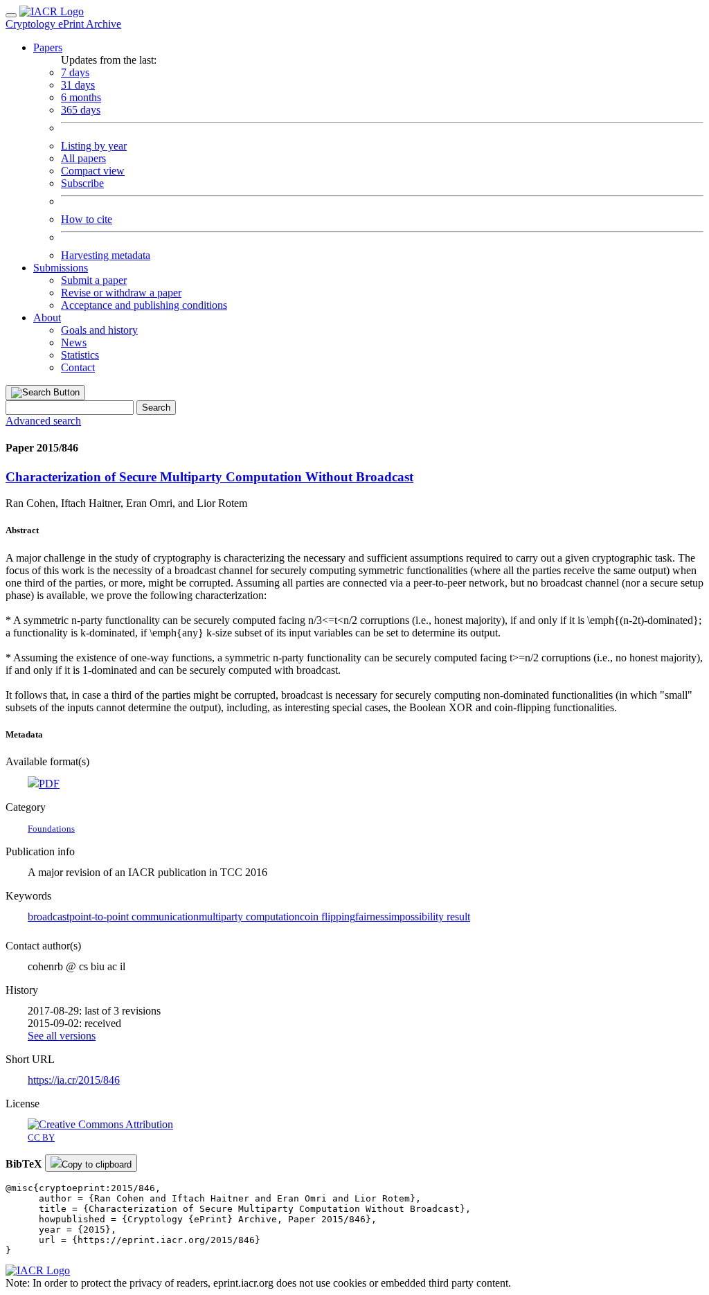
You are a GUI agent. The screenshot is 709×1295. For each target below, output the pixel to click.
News (74, 342)
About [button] (47, 317)
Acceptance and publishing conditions (144, 305)
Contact (78, 367)
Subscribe (82, 183)
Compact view (93, 171)
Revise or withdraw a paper (121, 292)
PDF (49, 783)
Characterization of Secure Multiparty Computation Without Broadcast (209, 477)
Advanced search (43, 421)
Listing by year (94, 146)
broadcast (48, 916)
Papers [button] (47, 47)
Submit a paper (94, 280)
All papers (83, 158)
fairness (371, 916)
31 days (78, 85)
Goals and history (99, 330)
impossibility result (429, 916)
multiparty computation (249, 916)
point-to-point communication (134, 916)
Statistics (80, 355)
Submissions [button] (60, 268)
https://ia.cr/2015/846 (74, 1080)
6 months (81, 97)
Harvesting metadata (105, 255)
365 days (80, 110)
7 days (75, 72)
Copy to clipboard (97, 1164)
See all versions (62, 1036)
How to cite (86, 219)
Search (156, 407)
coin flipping (327, 916)
